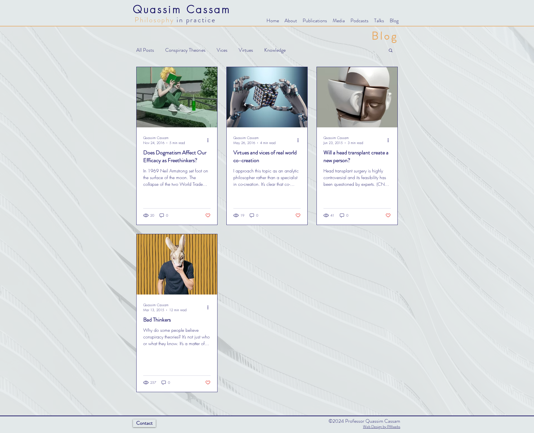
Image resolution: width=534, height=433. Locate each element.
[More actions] (209, 140)
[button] (291, 20)
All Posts (145, 50)
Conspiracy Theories (185, 50)
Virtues (246, 50)
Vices (222, 50)
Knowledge (275, 50)
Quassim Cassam (182, 9)
